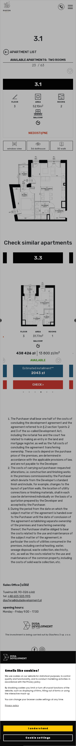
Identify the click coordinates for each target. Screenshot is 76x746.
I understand (38, 728)
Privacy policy (12, 705)
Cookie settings (38, 737)
